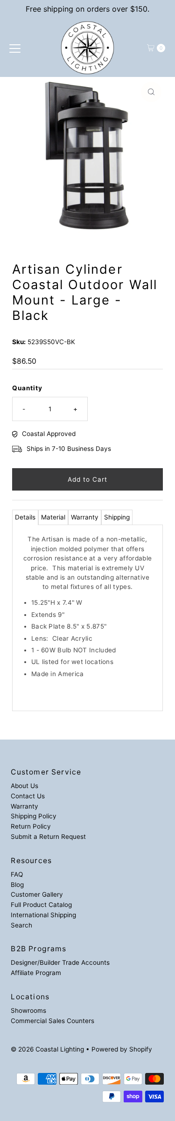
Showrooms (28, 1010)
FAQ (17, 874)
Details (25, 517)
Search (21, 925)
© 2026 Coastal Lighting (47, 1049)
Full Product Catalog (41, 904)
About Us (24, 785)
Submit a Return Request (48, 836)
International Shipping (43, 915)
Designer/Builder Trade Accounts (60, 962)
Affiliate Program (36, 972)
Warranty (84, 517)
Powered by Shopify (121, 1049)
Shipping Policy (33, 816)
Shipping (117, 517)
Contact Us (28, 796)
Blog (17, 884)
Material (53, 517)
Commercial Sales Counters (52, 1020)
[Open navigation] (15, 48)
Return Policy (31, 826)
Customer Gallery (37, 894)
